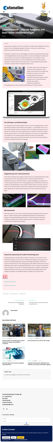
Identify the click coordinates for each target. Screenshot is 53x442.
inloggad (13, 374)
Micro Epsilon (6, 293)
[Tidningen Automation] (15, 7)
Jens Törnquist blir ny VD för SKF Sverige (39, 340)
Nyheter (4, 25)
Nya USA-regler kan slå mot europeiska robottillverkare (13, 363)
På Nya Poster (30, 338)
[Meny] (4, 11)
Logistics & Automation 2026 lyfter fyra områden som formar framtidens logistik (39, 363)
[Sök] (49, 11)
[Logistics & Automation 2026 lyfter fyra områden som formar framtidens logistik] (39, 352)
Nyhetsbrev (26, 424)
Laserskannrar (22, 293)
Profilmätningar (14, 293)
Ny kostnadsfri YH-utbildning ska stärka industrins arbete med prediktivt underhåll (13, 342)
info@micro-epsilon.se (10, 281)
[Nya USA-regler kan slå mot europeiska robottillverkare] (13, 352)
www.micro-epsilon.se (10, 285)
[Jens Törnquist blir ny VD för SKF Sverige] (39, 330)
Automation (14, 310)
